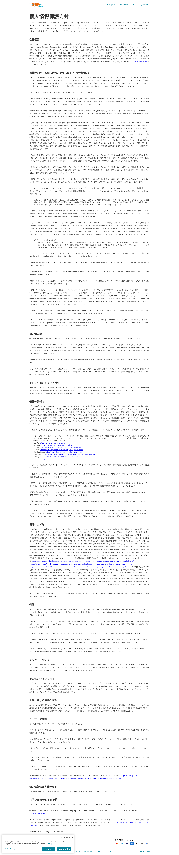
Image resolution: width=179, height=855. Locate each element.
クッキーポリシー (76, 851)
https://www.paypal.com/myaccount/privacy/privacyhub (61, 450)
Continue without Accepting (65, 837)
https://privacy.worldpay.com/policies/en (58, 445)
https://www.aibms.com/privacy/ (52, 443)
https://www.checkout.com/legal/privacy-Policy (64, 452)
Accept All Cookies (64, 849)
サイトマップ (108, 851)
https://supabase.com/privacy (53, 459)
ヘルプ (133, 5)
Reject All (48, 849)
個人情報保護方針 (89, 851)
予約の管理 (124, 5)
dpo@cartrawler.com (139, 61)
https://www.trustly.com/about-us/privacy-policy (59, 456)
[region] (38, 844)
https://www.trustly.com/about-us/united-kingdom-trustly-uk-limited (69, 454)
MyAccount (144, 5)
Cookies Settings (10, 849)
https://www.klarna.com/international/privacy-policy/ (60, 447)
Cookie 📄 (49, 844)
